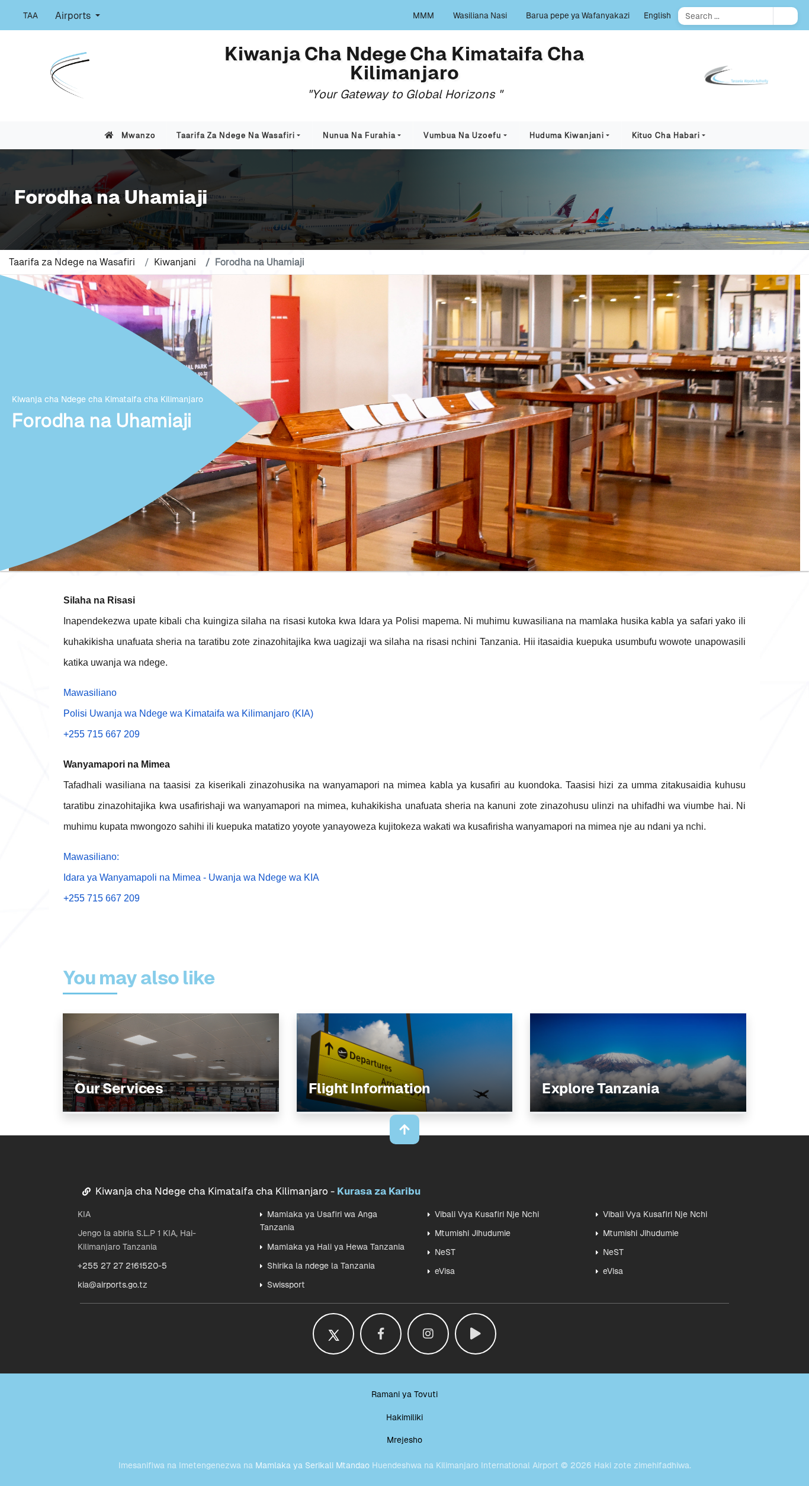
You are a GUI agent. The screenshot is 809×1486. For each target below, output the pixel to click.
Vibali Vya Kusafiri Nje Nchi (487, 1214)
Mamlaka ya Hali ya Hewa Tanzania (335, 1246)
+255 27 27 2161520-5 (122, 1265)
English (657, 15)
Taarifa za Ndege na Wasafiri (235, 135)
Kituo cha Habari (666, 135)
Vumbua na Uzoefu (462, 135)
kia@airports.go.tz (112, 1284)
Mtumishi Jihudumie (473, 1233)
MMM (423, 15)
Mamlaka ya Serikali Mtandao (312, 1465)
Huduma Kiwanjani (566, 135)
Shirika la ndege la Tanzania (321, 1265)
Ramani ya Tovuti (404, 1394)
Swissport (286, 1284)
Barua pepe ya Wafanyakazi (578, 15)
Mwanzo (138, 135)
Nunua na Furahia (359, 135)
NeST (445, 1252)
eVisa (445, 1271)
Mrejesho (404, 1440)
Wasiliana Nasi (480, 15)
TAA (30, 15)
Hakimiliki (404, 1417)
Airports (74, 15)
